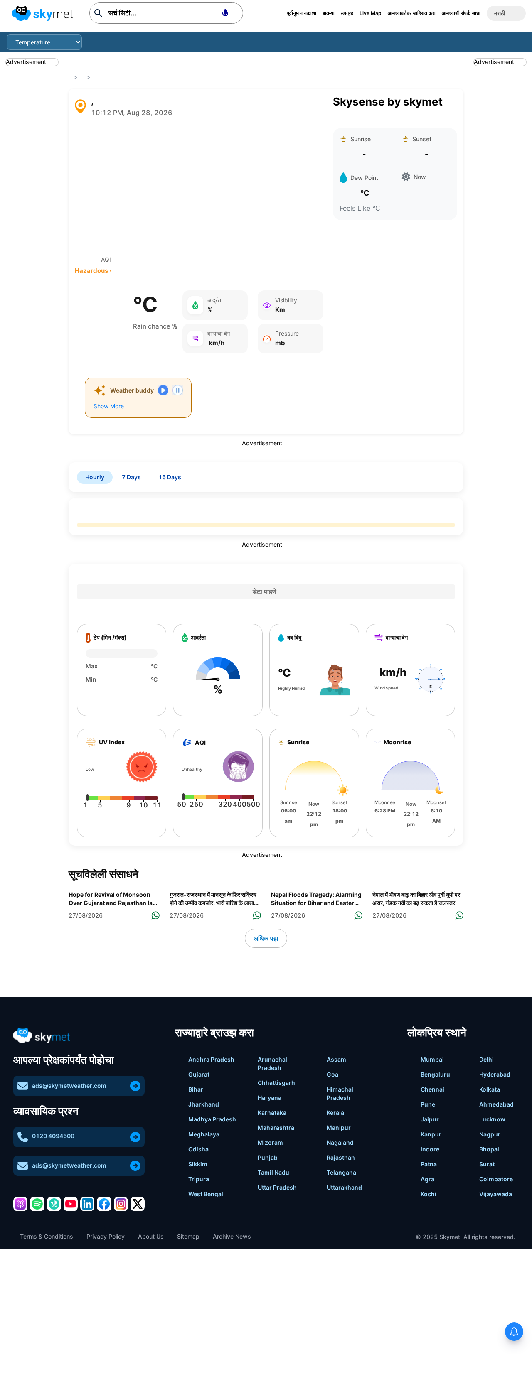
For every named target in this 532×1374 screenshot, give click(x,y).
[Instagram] (121, 1204)
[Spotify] (37, 1204)
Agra (427, 1179)
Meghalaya (203, 1134)
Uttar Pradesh (277, 1187)
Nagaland (340, 1142)
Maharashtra (276, 1127)
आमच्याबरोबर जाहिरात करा (412, 13)
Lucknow (492, 1119)
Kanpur (431, 1134)
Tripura (198, 1179)
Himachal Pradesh (340, 1093)
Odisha (198, 1149)
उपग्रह (347, 13)
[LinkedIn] (87, 1204)
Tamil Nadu (273, 1172)
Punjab (268, 1157)
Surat (487, 1164)
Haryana (269, 1097)
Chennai (432, 1089)
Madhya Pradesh (212, 1119)
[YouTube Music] (71, 1204)
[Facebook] (104, 1204)
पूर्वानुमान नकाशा (301, 13)
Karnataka (272, 1112)
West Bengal (205, 1193)
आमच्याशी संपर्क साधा (461, 13)
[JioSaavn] (54, 1204)
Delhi (486, 1059)
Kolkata (489, 1089)
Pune (428, 1104)
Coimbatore (496, 1179)
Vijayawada (495, 1193)
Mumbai (432, 1059)
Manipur (339, 1127)
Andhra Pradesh (211, 1059)
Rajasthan (341, 1157)
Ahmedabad (496, 1104)
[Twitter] (138, 1204)
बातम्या (329, 13)
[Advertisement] (199, 186)
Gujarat (198, 1074)
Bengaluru (435, 1074)
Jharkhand (203, 1104)
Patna (429, 1164)
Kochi (428, 1193)
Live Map (371, 13)
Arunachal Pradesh (272, 1063)
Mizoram (270, 1142)
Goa (332, 1074)
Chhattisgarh (276, 1082)
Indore (430, 1149)
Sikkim (197, 1164)
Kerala (335, 1112)
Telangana (341, 1172)
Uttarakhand (344, 1187)
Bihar (195, 1089)
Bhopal (489, 1149)
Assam (336, 1059)
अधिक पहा (266, 938)
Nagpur (489, 1134)
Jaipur (430, 1119)
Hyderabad (494, 1074)
